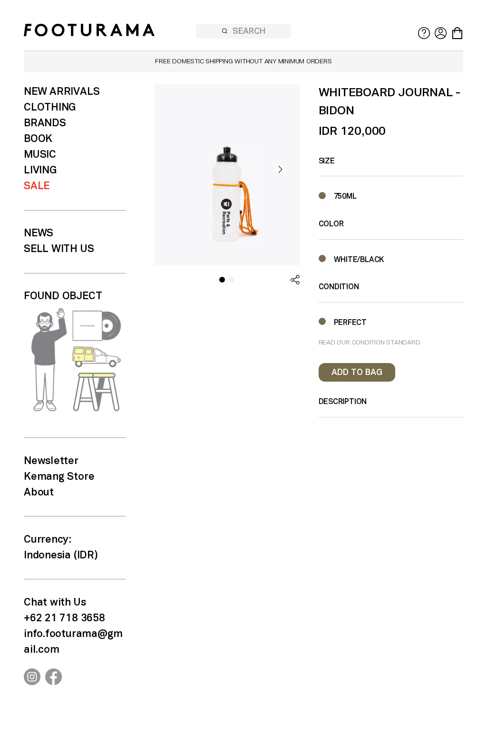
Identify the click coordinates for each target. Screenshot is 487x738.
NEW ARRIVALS (61, 92)
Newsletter (51, 461)
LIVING (40, 170)
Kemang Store (59, 477)
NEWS (38, 233)
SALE (36, 186)
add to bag (356, 373)
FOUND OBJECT (63, 296)
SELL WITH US (59, 249)
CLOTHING (50, 107)
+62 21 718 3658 (64, 618)
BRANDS (45, 123)
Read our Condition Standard (369, 343)
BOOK (38, 139)
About (39, 492)
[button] (280, 169)
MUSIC (40, 155)
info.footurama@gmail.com (73, 642)
